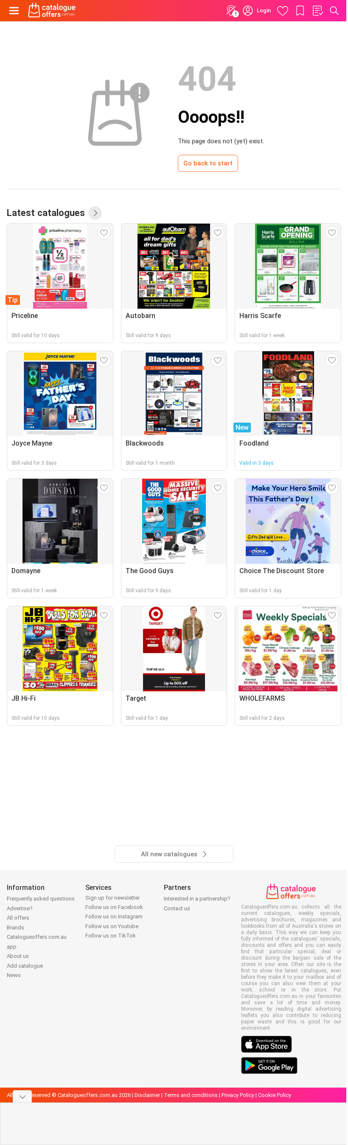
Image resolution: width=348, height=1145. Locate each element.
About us (18, 956)
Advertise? (20, 908)
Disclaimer (147, 1095)
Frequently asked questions (41, 898)
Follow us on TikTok (110, 935)
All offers (18, 918)
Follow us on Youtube (111, 926)
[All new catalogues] (95, 213)
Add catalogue (25, 966)
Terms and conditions (191, 1095)
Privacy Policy (238, 1095)
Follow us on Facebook (114, 907)
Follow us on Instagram (114, 916)
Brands (15, 927)
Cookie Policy (274, 1095)
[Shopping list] (317, 10)
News (14, 975)
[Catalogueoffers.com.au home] (52, 11)
